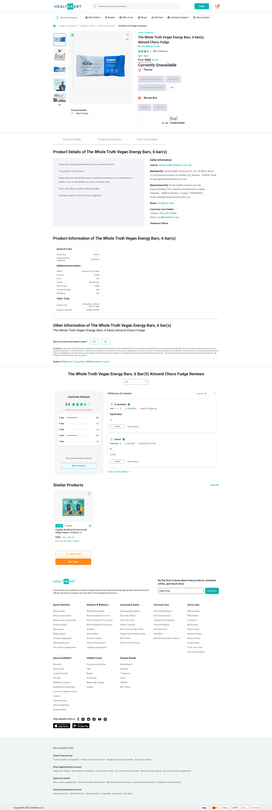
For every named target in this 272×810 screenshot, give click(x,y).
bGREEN (123, 682)
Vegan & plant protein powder (120, 759)
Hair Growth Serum (162, 616)
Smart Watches (77, 793)
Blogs (144, 17)
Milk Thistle (125, 638)
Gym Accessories (61, 793)
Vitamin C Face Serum (130, 643)
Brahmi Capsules (127, 625)
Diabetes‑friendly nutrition (169, 782)
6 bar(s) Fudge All (148, 409)
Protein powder (60, 625)
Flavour (148, 69)
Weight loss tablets (61, 771)
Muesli (90, 673)
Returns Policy (193, 638)
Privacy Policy (193, 643)
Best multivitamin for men (98, 616)
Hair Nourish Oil (160, 629)
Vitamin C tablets (94, 638)
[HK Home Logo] (68, 6)
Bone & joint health (104, 771)
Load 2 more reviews (118, 472)
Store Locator (193, 629)
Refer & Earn (58, 669)
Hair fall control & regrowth (127, 771)
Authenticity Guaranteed (64, 687)
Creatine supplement (62, 638)
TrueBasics (125, 673)
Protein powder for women (93, 759)
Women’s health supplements (92, 782)
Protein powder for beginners (66, 759)
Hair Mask (158, 634)
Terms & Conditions (196, 652)
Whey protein (59, 611)
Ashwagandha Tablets (130, 611)
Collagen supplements (97, 647)
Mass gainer (58, 629)
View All (215, 485)
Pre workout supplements (64, 647)
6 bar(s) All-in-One (147, 444)
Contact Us (192, 620)
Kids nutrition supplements (65, 782)
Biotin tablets (92, 634)
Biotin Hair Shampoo (163, 611)
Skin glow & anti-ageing (150, 771)
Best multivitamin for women (100, 620)
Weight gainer (59, 634)
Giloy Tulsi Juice (127, 620)
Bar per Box (150, 97)
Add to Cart (75, 554)
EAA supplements (61, 643)
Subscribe (212, 591)
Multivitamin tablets (95, 611)
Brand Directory (60, 700)
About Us (57, 664)
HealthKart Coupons (62, 682)
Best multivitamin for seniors (99, 625)
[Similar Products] (73, 505)
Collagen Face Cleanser (164, 620)
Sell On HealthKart (61, 705)
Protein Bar (92, 678)
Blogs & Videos (59, 710)
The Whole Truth (150, 46)
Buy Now (73, 561)
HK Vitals (124, 669)
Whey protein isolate (62, 616)
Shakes (90, 687)
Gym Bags (117, 793)
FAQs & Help (192, 616)
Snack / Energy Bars (146, 33)
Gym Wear (127, 793)
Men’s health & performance (119, 782)
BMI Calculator (193, 611)
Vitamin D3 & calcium (96, 643)
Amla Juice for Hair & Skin (131, 629)
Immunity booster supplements (177, 771)
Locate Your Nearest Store (65, 691)
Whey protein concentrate (64, 620)
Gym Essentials (92, 793)
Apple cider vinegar (95, 682)
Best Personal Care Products (166, 638)
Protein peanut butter (96, 664)
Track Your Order (194, 647)
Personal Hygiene (161, 625)
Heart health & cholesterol (83, 771)
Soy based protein (143, 759)
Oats (89, 669)
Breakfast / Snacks (101, 362)
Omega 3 (91, 629)
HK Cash (56, 678)
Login (202, 6)
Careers (56, 696)
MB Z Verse (125, 687)
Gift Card (158, 17)
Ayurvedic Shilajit (127, 616)
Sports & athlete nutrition (145, 782)
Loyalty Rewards (60, 673)
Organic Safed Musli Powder (132, 634)
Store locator (203, 17)
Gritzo (123, 678)
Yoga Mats (106, 793)
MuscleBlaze (126, 664)
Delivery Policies (194, 634)
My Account (192, 625)
